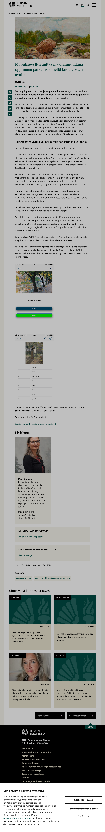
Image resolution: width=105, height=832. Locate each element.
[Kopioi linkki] (10, 114)
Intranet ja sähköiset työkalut (36, 781)
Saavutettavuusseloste (33, 774)
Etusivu (12, 13)
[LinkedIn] (10, 108)
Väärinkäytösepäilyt (31, 770)
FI (82, 5)
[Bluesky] (10, 103)
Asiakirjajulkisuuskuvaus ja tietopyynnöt (41, 766)
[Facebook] (10, 92)
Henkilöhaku (28, 748)
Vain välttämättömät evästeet (83, 808)
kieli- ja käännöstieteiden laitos (52, 578)
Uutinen (34, 86)
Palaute (25, 777)
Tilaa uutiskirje (25, 555)
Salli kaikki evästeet (83, 800)
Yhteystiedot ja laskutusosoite (36, 752)
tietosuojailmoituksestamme (17, 818)
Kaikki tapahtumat (77, 715)
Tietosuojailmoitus (30, 763)
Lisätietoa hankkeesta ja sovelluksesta (34, 424)
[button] (94, 5)
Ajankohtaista (25, 13)
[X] (10, 97)
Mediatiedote (39, 13)
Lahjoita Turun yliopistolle (30, 536)
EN (77, 5)
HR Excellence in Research (34, 759)
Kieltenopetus (23, 578)
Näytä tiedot (83, 816)
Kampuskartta (29, 755)
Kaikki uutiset (44, 715)
